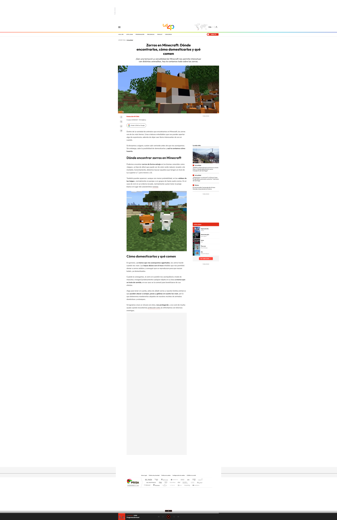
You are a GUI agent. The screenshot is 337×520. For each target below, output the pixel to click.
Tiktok (158, 463)
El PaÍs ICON (172, 485)
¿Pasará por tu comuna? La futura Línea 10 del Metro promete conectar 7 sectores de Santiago (206, 179)
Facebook (121, 117)
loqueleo (187, 485)
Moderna (156, 485)
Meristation (196, 485)
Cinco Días (172, 482)
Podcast (159, 34)
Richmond (147, 485)
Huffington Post (151, 482)
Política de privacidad (154, 475)
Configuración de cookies (179, 475)
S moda (179, 485)
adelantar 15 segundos (174, 517)
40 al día (120, 34)
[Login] (216, 27)
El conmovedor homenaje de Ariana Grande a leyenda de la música (204, 188)
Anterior (159, 517)
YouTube (165, 463)
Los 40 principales (157, 480)
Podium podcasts (164, 485)
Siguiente (178, 517)
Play (168, 516)
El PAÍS (148, 480)
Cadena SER (182, 480)
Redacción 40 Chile (133, 116)
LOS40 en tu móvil (191, 475)
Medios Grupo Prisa (133, 485)
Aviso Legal (144, 475)
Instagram (161, 463)
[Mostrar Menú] (120, 27)
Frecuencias (150, 34)
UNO (160, 482)
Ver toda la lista (204, 258)
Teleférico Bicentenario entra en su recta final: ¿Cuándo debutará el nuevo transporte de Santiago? (205, 169)
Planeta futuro (192, 482)
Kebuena (198, 482)
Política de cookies (166, 475)
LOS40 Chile (168, 27)
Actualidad (130, 40)
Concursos (168, 34)
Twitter (121, 121)
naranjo (155, 187)
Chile (209, 27)
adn (193, 480)
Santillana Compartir (174, 480)
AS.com (187, 480)
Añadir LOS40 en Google (138, 125)
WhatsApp (121, 126)
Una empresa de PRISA (133, 481)
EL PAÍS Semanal (185, 482)
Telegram (121, 130)
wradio (165, 482)
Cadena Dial (179, 482)
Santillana (165, 480)
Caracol (200, 480)
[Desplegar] (168, 511)
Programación (140, 34)
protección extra (154, 308)
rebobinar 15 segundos (163, 517)
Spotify (175, 463)
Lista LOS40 (129, 34)
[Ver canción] (197, 229)
